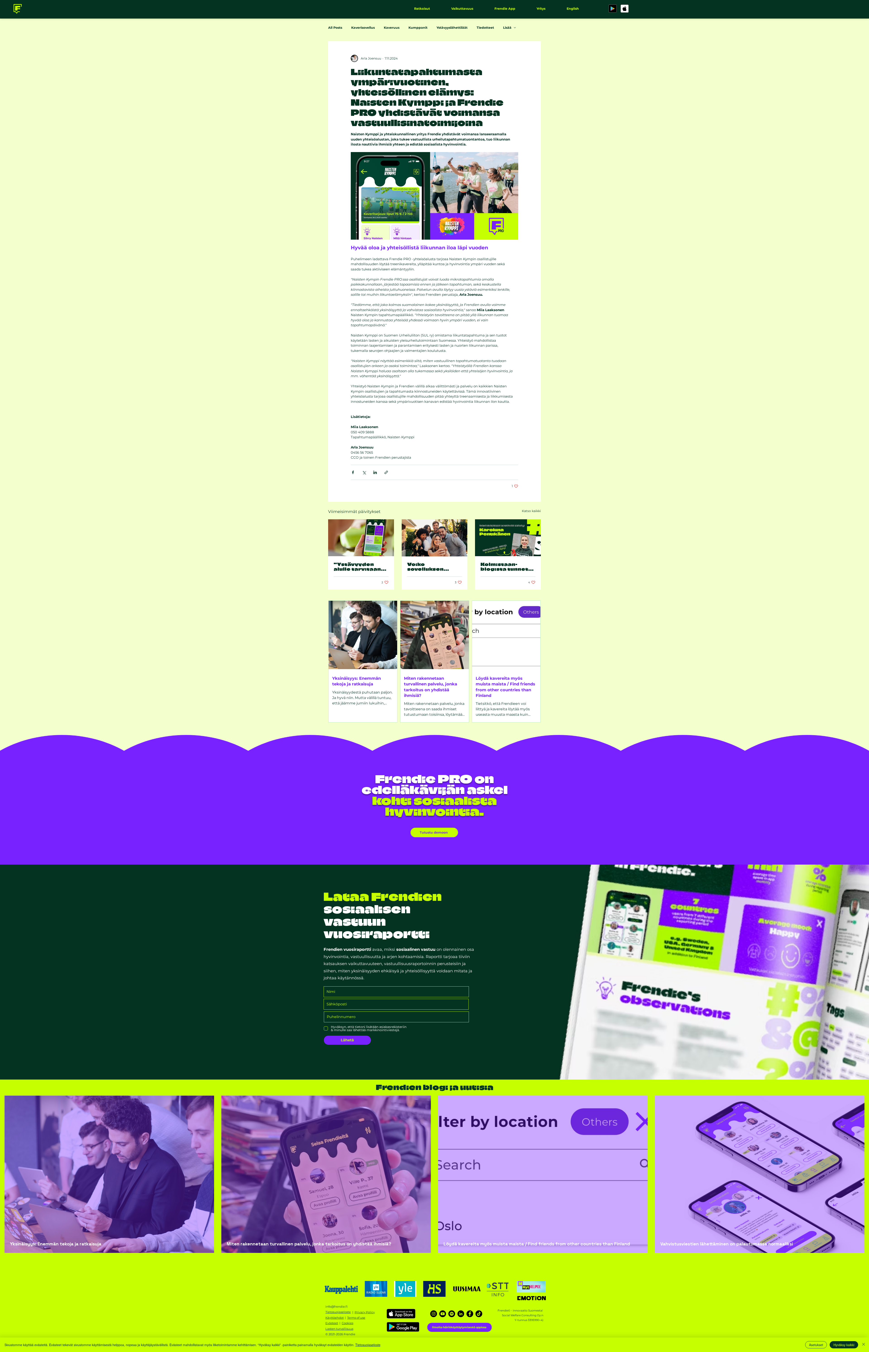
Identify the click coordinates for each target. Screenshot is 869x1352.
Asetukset (816, 1344)
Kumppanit (417, 28)
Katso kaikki (531, 511)
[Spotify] (451, 1313)
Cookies (347, 1323)
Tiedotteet (485, 28)
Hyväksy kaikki (843, 1344)
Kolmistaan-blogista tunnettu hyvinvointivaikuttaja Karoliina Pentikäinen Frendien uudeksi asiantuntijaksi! (507, 566)
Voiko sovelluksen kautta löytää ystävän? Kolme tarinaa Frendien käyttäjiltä (433, 566)
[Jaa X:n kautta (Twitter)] (364, 472)
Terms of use (356, 1317)
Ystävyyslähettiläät (452, 28)
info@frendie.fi (336, 1306)
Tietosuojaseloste (367, 1344)
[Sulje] (863, 1344)
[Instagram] (433, 1313)
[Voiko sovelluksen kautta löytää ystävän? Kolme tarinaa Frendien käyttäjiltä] (435, 537)
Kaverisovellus (363, 28)
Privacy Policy (365, 1312)
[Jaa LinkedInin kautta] (375, 472)
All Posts (335, 28)
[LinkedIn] (460, 1313)
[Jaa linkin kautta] (386, 472)
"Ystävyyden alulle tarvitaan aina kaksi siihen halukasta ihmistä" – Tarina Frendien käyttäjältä (359, 566)
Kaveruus (391, 28)
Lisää (507, 28)
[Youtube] (442, 1313)
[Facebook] (469, 1313)
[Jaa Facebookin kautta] (353, 472)
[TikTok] (478, 1313)
